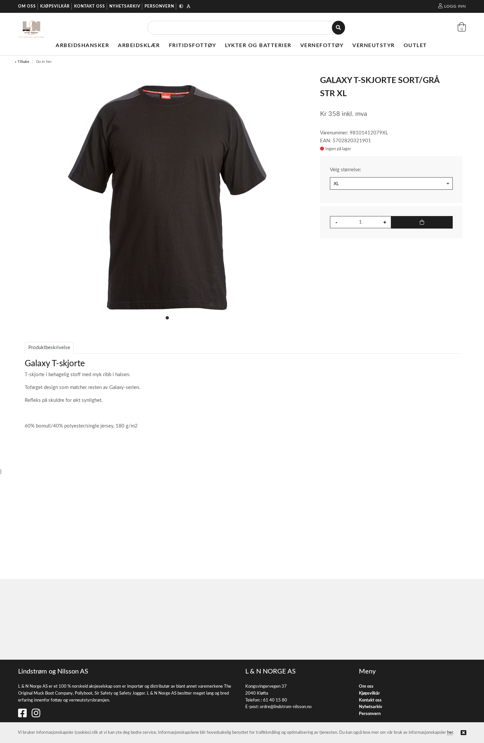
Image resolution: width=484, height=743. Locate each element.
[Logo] (31, 27)
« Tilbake (22, 62)
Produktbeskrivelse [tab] (49, 347)
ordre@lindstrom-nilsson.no (285, 707)
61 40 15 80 (275, 700)
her (450, 732)
